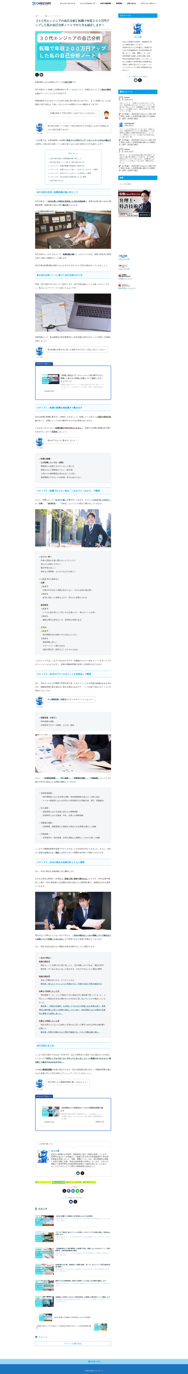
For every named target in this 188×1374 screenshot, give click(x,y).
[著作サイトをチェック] (78, 1173)
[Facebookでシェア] (69, 1191)
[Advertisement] (137, 235)
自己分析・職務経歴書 (74, 1182)
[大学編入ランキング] (124, 275)
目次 (70, 153)
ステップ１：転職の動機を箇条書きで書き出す (67, 166)
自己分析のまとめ (56, 180)
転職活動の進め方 (90, 1182)
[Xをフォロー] (82, 1173)
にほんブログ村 (124, 259)
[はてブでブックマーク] (73, 1191)
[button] (41, 75)
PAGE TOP (95, 1362)
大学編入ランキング (125, 278)
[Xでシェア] (37, 75)
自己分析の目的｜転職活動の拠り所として (65, 158)
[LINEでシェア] (77, 1191)
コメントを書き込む (73, 1343)
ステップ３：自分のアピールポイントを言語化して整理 (70, 173)
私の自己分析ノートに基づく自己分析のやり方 (67, 162)
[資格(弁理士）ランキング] (124, 285)
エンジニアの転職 (59, 1182)
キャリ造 (55, 1151)
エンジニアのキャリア (44, 1182)
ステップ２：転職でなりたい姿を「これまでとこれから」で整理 (74, 169)
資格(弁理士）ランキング (127, 288)
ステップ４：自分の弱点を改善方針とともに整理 (68, 177)
